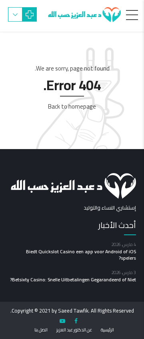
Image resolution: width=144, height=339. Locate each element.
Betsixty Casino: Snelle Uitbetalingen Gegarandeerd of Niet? (73, 279)
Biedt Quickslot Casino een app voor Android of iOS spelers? (81, 254)
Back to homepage (72, 106)
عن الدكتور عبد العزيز (74, 330)
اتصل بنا (41, 330)
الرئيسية (107, 330)
